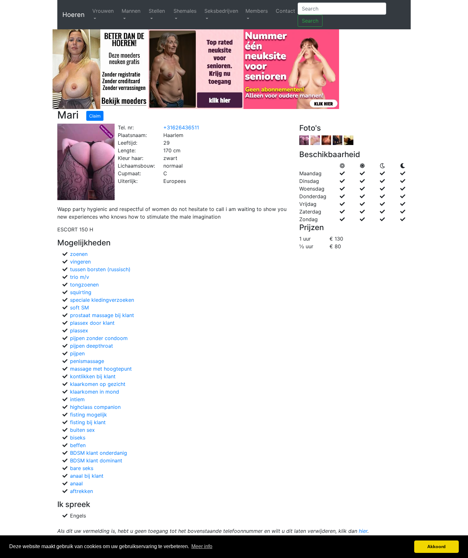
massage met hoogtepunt (101, 369)
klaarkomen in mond (94, 391)
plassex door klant (92, 323)
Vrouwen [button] (103, 11)
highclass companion (95, 407)
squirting (80, 292)
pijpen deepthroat (91, 346)
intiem (77, 399)
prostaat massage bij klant (102, 315)
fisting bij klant (88, 422)
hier (363, 531)
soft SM (79, 307)
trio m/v (79, 277)
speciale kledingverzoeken (102, 300)
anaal (76, 483)
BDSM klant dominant (96, 460)
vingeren (80, 261)
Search (310, 21)
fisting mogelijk (88, 414)
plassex (79, 330)
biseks (77, 437)
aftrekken (81, 491)
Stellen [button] (157, 11)
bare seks (81, 468)
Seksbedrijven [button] (221, 11)
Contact (285, 11)
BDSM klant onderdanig (98, 453)
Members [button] (256, 11)
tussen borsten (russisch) (100, 269)
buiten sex (82, 430)
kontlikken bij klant (93, 376)
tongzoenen (84, 284)
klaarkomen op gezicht (97, 384)
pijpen (77, 353)
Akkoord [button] (436, 546)
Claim (95, 116)
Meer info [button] (201, 546)
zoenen (79, 254)
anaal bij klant (86, 476)
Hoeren (73, 14)
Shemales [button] (185, 11)
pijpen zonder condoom (99, 338)
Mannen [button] (131, 11)
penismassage (87, 361)
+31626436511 (181, 127)
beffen (78, 445)
